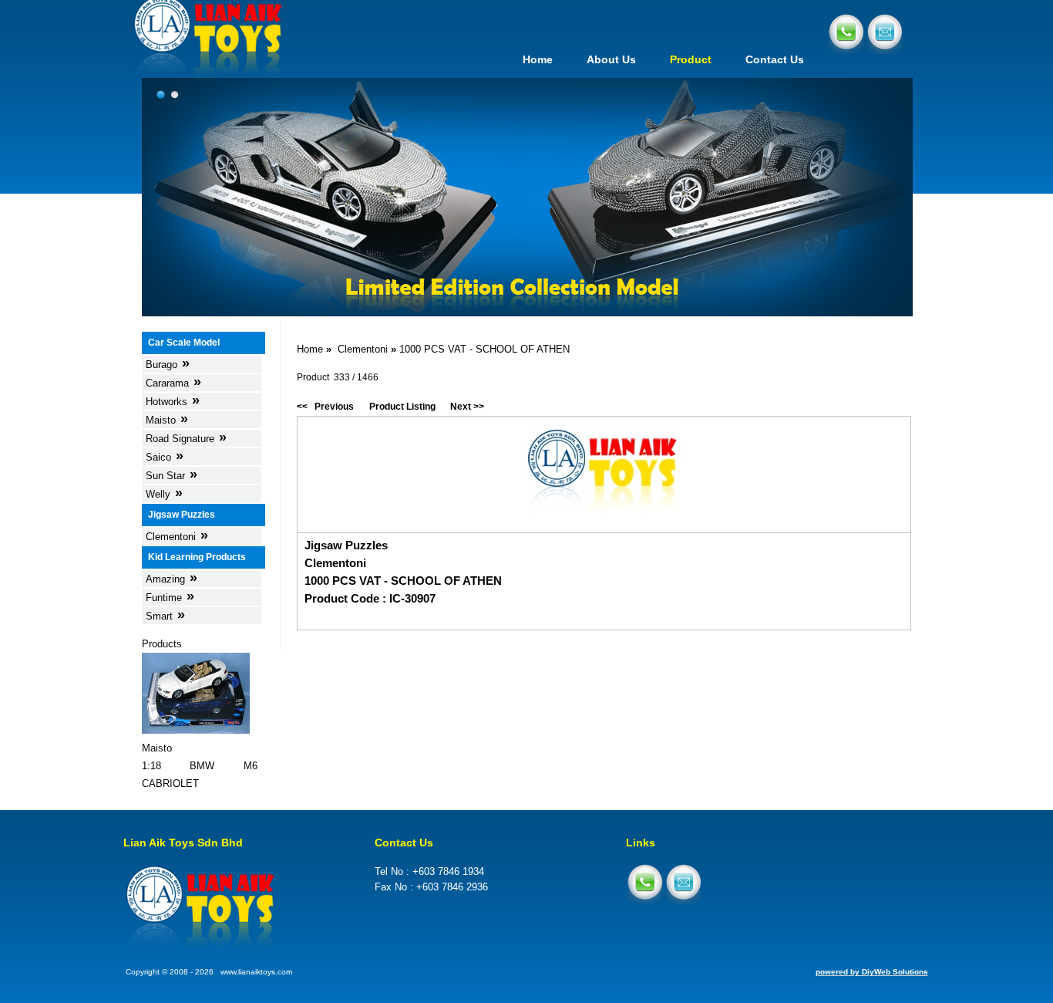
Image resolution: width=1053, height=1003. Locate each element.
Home (538, 59)
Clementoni (363, 349)
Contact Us (774, 59)
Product (691, 59)
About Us (611, 59)
